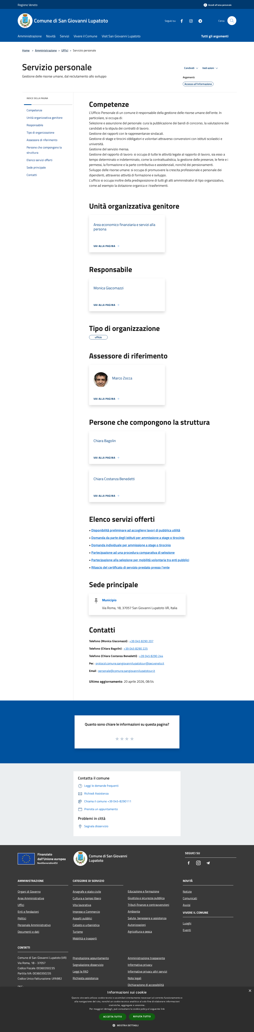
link (163, 1008)
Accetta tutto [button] (112, 1016)
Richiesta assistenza (85, 978)
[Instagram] (189, 20)
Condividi (189, 68)
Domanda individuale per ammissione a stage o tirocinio (131, 545)
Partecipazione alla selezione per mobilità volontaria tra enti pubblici (140, 559)
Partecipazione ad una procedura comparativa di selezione (133, 552)
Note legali (134, 978)
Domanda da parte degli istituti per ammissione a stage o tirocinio (137, 537)
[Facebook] (180, 20)
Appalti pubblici (82, 918)
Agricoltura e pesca (140, 931)
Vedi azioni (208, 68)
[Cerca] (231, 20)
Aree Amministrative (31, 898)
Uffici (64, 50)
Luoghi (187, 923)
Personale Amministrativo (34, 925)
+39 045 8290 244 (151, 656)
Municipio (109, 600)
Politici (22, 918)
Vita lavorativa (82, 905)
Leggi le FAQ (80, 971)
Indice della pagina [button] (37, 98)
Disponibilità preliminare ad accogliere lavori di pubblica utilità (135, 530)
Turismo (78, 931)
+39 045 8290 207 (141, 641)
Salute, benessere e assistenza (147, 918)
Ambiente (134, 911)
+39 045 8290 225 (136, 648)
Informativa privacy (140, 965)
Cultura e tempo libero (87, 898)
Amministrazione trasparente (146, 958)
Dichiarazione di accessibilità (146, 985)
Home (26, 50)
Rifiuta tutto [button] (142, 1016)
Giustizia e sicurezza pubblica (146, 898)
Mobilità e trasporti (85, 938)
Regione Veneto (27, 5)
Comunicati (190, 898)
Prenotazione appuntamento (91, 958)
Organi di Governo (29, 891)
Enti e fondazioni (28, 911)
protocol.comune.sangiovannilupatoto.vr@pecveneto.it (130, 663)
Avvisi (186, 905)
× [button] (249, 990)
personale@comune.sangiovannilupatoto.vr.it (126, 671)
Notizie (187, 891)
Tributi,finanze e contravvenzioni (148, 904)
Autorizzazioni (137, 925)
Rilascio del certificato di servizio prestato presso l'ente (130, 567)
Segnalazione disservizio (88, 965)
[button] (127, 1025)
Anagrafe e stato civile (87, 891)
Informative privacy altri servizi (147, 971)
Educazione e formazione (143, 891)
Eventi (187, 930)
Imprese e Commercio (86, 911)
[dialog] (127, 1009)
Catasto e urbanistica (86, 925)
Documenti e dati (28, 931)
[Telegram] (198, 20)
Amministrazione (46, 50)
